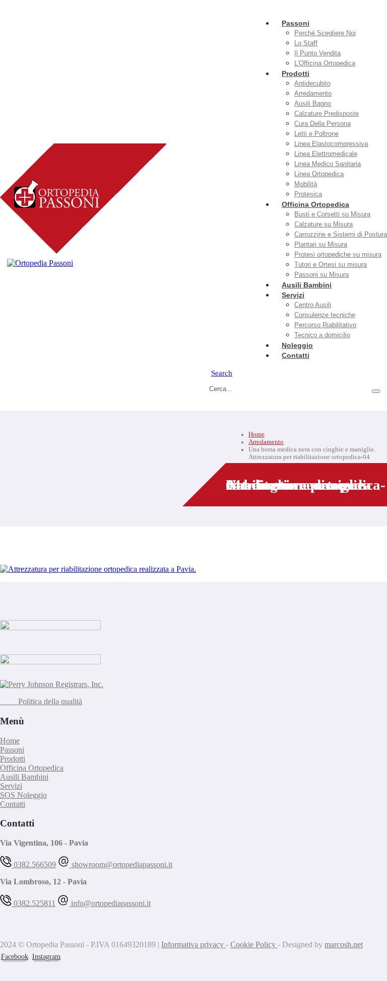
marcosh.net (344, 944)
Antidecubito (312, 83)
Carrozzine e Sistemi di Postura (340, 234)
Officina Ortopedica (315, 204)
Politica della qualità (41, 701)
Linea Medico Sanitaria (327, 164)
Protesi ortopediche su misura (337, 254)
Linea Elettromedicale (325, 154)
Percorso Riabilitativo (325, 325)
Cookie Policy (254, 944)
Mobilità (305, 184)
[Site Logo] (83, 201)
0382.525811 (33, 903)
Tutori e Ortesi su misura (330, 264)
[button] (221, 372)
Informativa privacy (193, 944)
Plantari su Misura (320, 244)
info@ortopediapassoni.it (110, 903)
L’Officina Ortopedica (324, 63)
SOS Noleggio (23, 795)
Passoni (295, 23)
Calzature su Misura (323, 224)
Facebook (14, 956)
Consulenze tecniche (324, 315)
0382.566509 (34, 864)
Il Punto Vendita (317, 53)
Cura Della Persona (322, 123)
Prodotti (295, 73)
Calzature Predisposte (326, 113)
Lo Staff (305, 43)
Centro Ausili (312, 305)
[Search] (376, 391)
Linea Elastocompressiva (331, 143)
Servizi (293, 295)
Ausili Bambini (24, 777)
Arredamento (313, 93)
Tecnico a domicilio (322, 335)
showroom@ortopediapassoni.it (121, 864)
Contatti (295, 355)
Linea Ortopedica (319, 174)
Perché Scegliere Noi (325, 33)
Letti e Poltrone (316, 133)
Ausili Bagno (312, 103)
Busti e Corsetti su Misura (332, 214)
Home (10, 740)
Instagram (46, 956)
